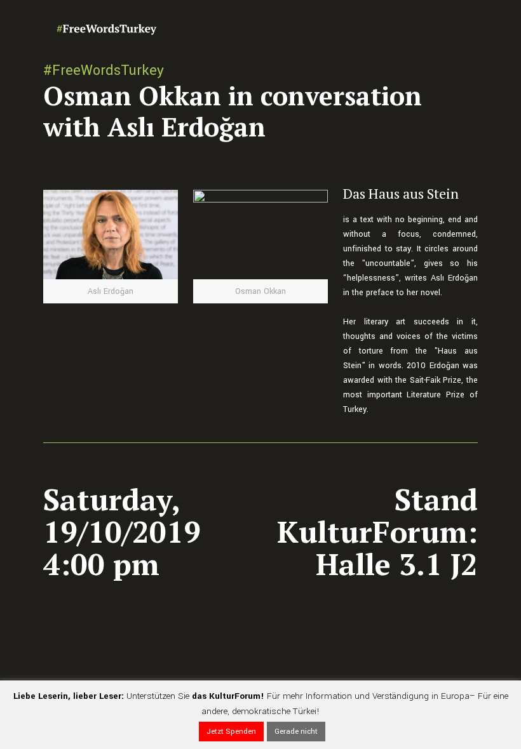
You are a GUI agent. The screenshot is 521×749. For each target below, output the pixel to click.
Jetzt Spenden (231, 731)
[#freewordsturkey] (107, 28)
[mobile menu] (457, 28)
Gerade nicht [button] (296, 731)
